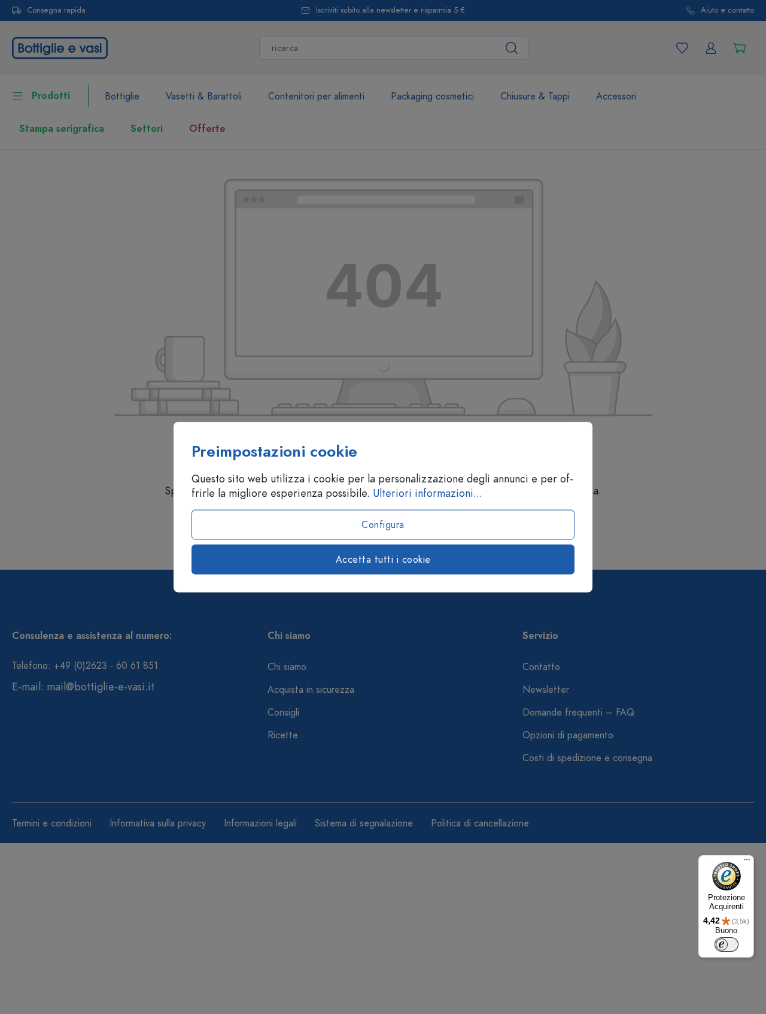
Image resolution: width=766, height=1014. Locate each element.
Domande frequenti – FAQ (578, 712)
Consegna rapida (56, 10)
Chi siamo (287, 667)
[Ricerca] (512, 48)
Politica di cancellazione (480, 823)
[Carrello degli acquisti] (739, 48)
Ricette (283, 735)
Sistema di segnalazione (364, 823)
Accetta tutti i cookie (383, 559)
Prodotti (51, 95)
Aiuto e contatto (727, 10)
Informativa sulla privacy (158, 823)
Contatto (541, 667)
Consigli (283, 712)
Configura (383, 525)
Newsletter (545, 689)
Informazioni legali (260, 823)
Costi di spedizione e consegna (587, 758)
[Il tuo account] (711, 48)
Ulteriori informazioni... (427, 493)
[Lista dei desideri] (682, 48)
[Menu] (747, 862)
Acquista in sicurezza (311, 689)
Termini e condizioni (52, 823)
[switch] (726, 944)
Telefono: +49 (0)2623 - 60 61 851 (85, 665)
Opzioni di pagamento (567, 735)
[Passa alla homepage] (60, 46)
